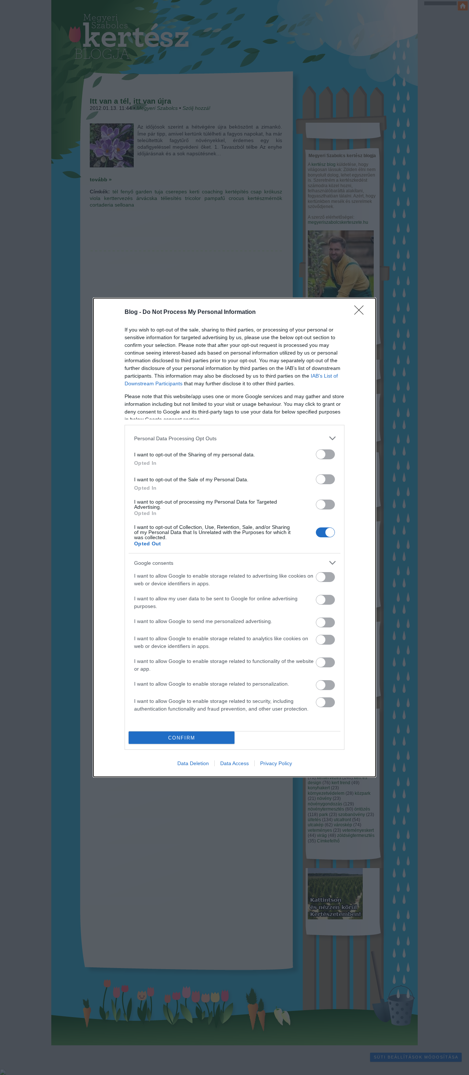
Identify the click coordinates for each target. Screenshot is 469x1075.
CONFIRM (181, 738)
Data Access (234, 763)
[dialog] (234, 537)
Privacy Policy (276, 763)
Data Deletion (193, 763)
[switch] (325, 454)
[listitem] (234, 438)
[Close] (361, 312)
